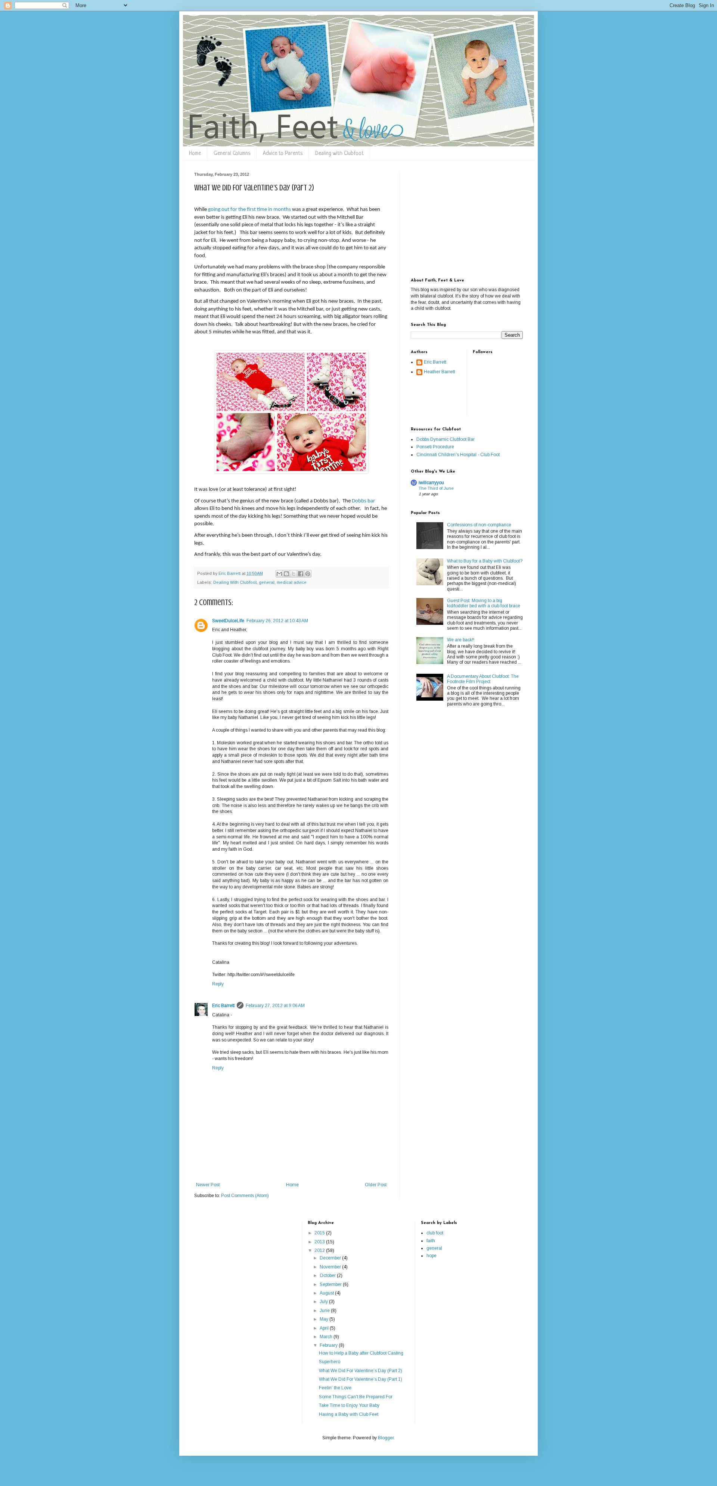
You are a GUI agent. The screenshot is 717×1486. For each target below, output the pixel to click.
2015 (320, 1233)
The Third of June (436, 488)
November (331, 1267)
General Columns (232, 153)
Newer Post (208, 1184)
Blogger (386, 1437)
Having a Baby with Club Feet (348, 1414)
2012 (320, 1250)
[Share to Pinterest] (307, 573)
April (325, 1328)
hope (431, 1255)
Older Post (376, 1184)
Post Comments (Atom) (245, 1195)
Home (195, 153)
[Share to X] (293, 573)
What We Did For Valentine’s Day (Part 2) (360, 1370)
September (331, 1284)
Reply (218, 984)
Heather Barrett (439, 371)
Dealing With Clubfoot (235, 582)
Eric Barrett (223, 1005)
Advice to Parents (282, 153)
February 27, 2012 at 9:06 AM (275, 1005)
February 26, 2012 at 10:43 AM (277, 620)
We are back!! (460, 639)
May (324, 1319)
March (326, 1336)
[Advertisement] (457, 218)
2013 (320, 1241)
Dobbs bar (363, 501)
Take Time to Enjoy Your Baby (349, 1405)
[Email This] (279, 573)
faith (430, 1240)
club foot (434, 1233)
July (324, 1301)
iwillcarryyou (431, 482)
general (266, 582)
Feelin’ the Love (335, 1387)
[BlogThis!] (286, 573)
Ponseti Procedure (435, 446)
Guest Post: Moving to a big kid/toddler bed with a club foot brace (483, 603)
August (327, 1293)
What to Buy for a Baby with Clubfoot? (484, 561)
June (325, 1310)
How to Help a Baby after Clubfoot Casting (361, 1353)
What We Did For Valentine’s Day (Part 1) (360, 1379)
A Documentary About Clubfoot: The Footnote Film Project (483, 679)
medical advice (292, 582)
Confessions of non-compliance (479, 524)
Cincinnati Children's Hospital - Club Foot (458, 454)
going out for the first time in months (249, 209)
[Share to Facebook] (300, 573)
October (328, 1275)
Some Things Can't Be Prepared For (355, 1396)
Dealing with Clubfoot (339, 153)
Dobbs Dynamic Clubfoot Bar (445, 439)
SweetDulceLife (228, 620)
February (329, 1345)
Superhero (329, 1361)
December (331, 1258)
